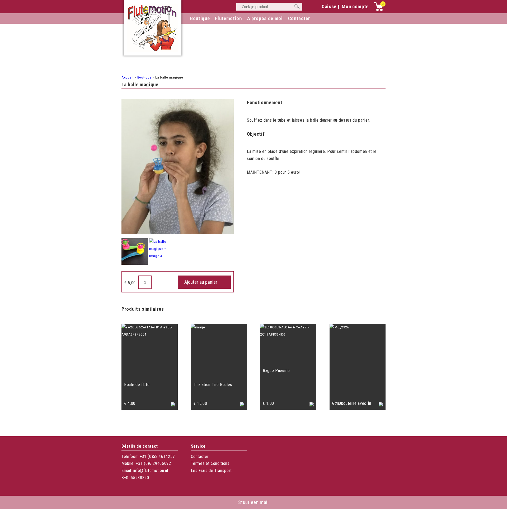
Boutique (200, 18)
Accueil (127, 77)
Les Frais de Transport (211, 470)
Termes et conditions (210, 463)
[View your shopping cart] (378, 10)
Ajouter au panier (200, 282)
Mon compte (355, 7)
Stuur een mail (253, 502)
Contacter (200, 456)
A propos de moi (265, 18)
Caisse (329, 7)
